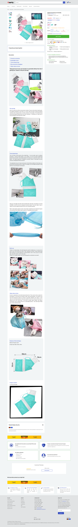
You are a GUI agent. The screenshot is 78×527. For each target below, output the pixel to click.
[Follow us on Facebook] (34, 519)
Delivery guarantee (52, 45)
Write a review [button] (47, 468)
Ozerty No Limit (9, 508)
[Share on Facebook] (63, 15)
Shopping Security (51, 59)
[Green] (52, 24)
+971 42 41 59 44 (39, 507)
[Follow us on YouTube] (38, 519)
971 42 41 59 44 (25, 6)
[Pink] (48, 24)
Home (8, 9)
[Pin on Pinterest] (65, 15)
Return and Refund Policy (11, 505)
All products (11, 9)
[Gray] (55, 24)
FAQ (21, 505)
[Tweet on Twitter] (66, 15)
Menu (8, 6)
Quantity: (48, 30)
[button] (51, 15)
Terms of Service (10, 502)
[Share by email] (68, 15)
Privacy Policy (9, 499)
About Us (30, 6)
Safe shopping (23, 506)
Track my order (19, 6)
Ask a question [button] (47, 470)
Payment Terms (9, 506)
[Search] (64, 2)
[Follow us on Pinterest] (36, 519)
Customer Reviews (36, 6)
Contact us (13, 6)
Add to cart (58, 36)
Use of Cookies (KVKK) (11, 501)
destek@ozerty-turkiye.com (41, 509)
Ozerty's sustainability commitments (54, 54)
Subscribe (61, 513)
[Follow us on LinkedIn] (39, 519)
